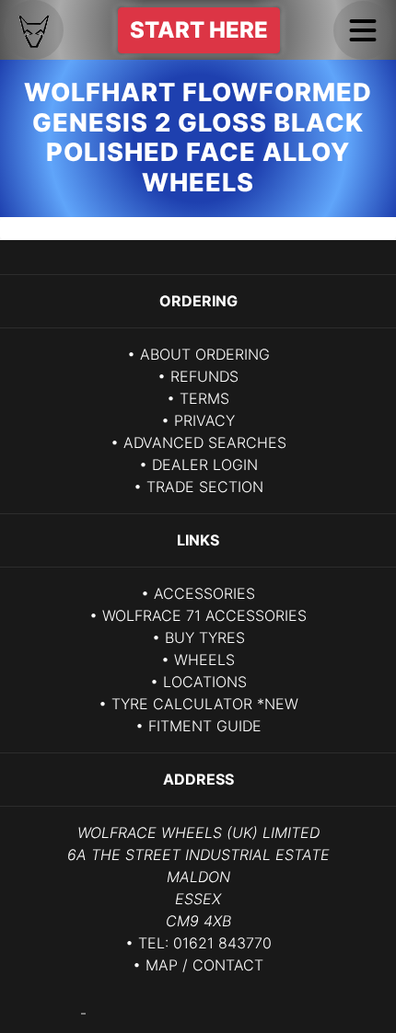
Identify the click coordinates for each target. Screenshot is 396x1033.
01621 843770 (222, 943)
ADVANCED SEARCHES (204, 442)
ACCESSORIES (204, 593)
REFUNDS (204, 376)
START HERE (199, 30)
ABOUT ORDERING (205, 354)
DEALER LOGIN (205, 464)
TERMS (204, 398)
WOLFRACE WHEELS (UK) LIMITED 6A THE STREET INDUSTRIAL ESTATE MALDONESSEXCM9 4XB (198, 876)
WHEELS (204, 659)
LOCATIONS (205, 681)
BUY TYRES (205, 637)
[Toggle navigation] (362, 30)
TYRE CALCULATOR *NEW (204, 703)
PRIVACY (204, 420)
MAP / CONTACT (204, 965)
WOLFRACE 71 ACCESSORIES (204, 615)
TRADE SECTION (204, 486)
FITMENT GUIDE (205, 726)
